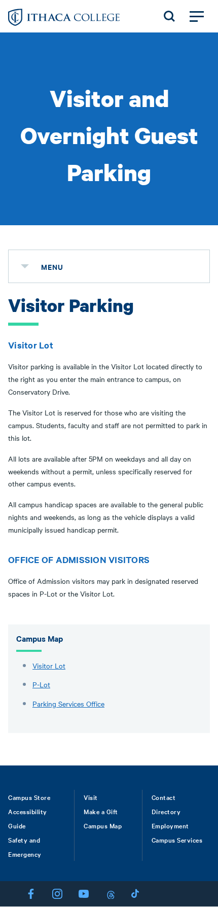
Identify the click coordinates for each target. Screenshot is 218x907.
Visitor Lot (48, 665)
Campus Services (177, 839)
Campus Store (29, 796)
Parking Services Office (68, 704)
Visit (91, 796)
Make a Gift (101, 811)
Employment (170, 825)
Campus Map (103, 825)
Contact (164, 796)
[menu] (25, 266)
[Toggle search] (169, 16)
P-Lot (41, 684)
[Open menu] (196, 16)
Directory (166, 811)
